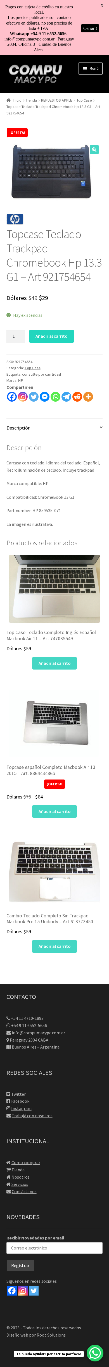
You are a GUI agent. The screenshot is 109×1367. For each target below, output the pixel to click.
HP (20, 380)
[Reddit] (77, 397)
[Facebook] (12, 397)
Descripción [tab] (18, 428)
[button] (94, 149)
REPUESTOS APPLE (56, 100)
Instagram (21, 1108)
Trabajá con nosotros (32, 1115)
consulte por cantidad (41, 374)
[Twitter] (34, 397)
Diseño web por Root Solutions (36, 1335)
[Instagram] (23, 397)
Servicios (19, 1184)
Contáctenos (24, 1191)
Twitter (18, 1094)
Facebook (20, 1101)
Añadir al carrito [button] (55, 663)
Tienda (31, 100)
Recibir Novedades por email (35, 1238)
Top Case (84, 100)
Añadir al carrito (51, 336)
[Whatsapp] (55, 397)
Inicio (17, 100)
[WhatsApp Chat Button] (95, 1353)
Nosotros (20, 1177)
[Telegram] (66, 397)
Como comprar (25, 1162)
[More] (88, 397)
